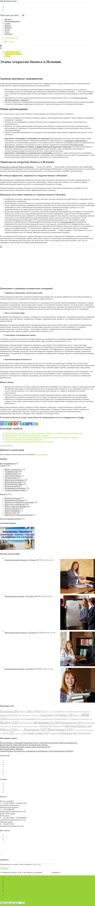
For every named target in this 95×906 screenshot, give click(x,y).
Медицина (87, 719)
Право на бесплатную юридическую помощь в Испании (27, 435)
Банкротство (27, 715)
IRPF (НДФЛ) (36, 711)
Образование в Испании (14, 500)
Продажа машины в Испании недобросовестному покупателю (29, 441)
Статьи (7, 23)
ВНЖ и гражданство (13, 469)
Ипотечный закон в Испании (11, 749)
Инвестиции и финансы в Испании (19, 515)
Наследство (26, 723)
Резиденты (36, 729)
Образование (17, 726)
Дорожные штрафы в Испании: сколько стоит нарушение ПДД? (25, 747)
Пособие (58, 726)
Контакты (8, 34)
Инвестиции (64, 719)
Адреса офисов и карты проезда (12, 855)
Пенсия (36, 726)
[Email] (24, 423)
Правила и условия (12, 786)
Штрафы (84, 733)
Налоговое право (11, 486)
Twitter (81, 417)
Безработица (49, 715)
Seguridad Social (76, 145)
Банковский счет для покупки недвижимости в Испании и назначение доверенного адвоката (41, 437)
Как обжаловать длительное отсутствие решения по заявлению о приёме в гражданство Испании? (44, 433)
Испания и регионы (12, 498)
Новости (8, 25)
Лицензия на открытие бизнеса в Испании (17, 167)
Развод (20, 730)
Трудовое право (11, 478)
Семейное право (11, 474)
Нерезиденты (70, 722)
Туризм (55, 733)
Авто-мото (74, 711)
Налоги (9, 722)
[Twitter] (4, 423)
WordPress (47, 872)
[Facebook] (1, 423)
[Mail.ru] (10, 423)
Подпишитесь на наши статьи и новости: (16, 864)
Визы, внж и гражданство (15, 504)
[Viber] (15, 423)
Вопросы (8, 28)
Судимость (18, 733)
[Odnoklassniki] (13, 423)
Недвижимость (47, 722)
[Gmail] (18, 423)
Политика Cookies (12, 784)
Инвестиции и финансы (14, 480)
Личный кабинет (11, 38)
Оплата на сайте (11, 790)
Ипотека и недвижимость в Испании (19, 502)
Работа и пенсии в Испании (16, 506)
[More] (37, 423)
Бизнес (10, 445)
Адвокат (3, 445)
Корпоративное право (13, 54)
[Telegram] (21, 423)
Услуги (7, 30)
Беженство (36, 715)
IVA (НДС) (61, 711)
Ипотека (76, 719)
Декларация (32, 719)
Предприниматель (78, 725)
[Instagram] (30, 423)
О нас (7, 32)
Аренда (6, 715)
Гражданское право (12, 52)
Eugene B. (64, 872)
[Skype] (33, 423)
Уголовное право (11, 472)
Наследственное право (14, 484)
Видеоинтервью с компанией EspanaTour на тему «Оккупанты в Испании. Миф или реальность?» (39, 743)
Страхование (78, 730)
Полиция (46, 726)
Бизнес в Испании (12, 511)
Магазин (8, 19)
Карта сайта (9, 792)
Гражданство (16, 719)
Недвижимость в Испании (15, 488)
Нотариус (7, 726)
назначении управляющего (75, 140)
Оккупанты (28, 726)
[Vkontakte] (27, 423)
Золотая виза (48, 719)
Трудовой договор (36, 733)
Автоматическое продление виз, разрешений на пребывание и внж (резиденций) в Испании (36, 751)
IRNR (22, 712)
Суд (8, 733)
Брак (77, 715)
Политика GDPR (11, 788)
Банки (17, 715)
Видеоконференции (12, 21)
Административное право (15, 490)
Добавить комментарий (11, 72)
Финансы (69, 733)
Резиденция (60, 729)
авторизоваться (41, 454)
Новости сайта (10, 513)
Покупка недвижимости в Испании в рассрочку (24, 439)
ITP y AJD (50, 711)
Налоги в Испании (12, 509)
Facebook (67, 417)
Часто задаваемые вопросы (10, 519)
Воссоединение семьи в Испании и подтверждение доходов (24, 745)
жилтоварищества (67, 222)
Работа (8, 729)
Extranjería (9, 711)
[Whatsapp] (7, 423)
